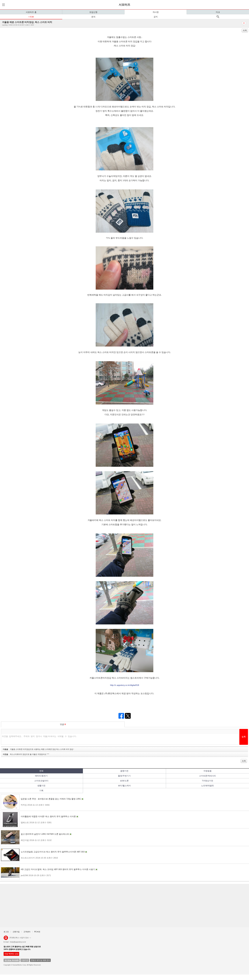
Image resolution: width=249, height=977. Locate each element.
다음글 (38, 749)
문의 (93, 17)
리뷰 (32, 17)
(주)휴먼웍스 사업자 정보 (19, 938)
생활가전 (41, 785)
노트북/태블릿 (207, 785)
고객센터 (26, 932)
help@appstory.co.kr (18, 942)
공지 (156, 17)
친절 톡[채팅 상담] (11, 954)
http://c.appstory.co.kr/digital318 (124, 685)
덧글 (63, 724)
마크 (218, 12)
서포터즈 (124, 4)
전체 (41, 771)
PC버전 (37, 932)
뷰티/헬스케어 (124, 785)
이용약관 (24, 960)
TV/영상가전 (207, 781)
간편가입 (16, 932)
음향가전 (124, 771)
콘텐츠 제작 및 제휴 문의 (40, 960)
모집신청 (93, 12)
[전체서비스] (3, 4)
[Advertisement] (87, 905)
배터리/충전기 (41, 776)
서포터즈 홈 (31, 12)
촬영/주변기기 (124, 776)
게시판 (156, 12)
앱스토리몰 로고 (6, 939)
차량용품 (207, 771)
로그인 (6, 932)
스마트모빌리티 (41, 781)
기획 (41, 790)
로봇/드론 (124, 781)
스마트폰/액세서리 (207, 776)
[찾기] (218, 16)
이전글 (26, 754)
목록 (245, 30)
